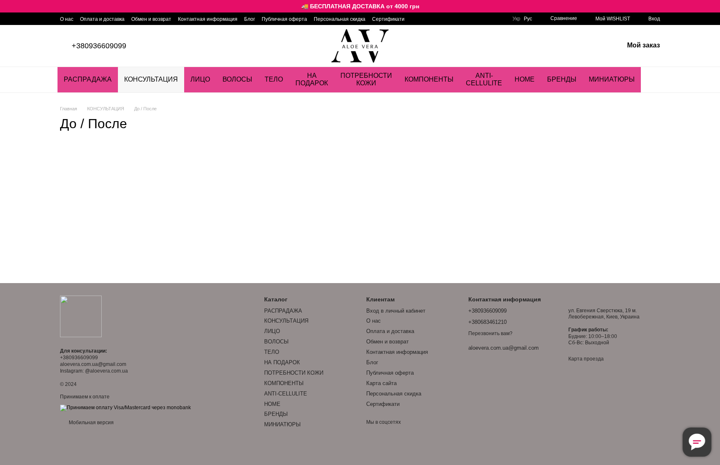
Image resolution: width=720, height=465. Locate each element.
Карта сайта (381, 383)
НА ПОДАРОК (311, 79)
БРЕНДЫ (561, 79)
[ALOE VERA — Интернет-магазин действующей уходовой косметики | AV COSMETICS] (81, 316)
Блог (249, 19)
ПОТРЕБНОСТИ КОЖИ (366, 79)
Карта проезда (586, 359)
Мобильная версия (91, 422)
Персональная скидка (339, 19)
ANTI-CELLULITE (484, 79)
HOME (525, 79)
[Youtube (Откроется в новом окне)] (436, 18)
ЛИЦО (200, 79)
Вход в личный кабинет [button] (395, 311)
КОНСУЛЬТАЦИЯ (151, 79)
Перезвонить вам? (490, 333)
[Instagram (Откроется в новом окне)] (416, 18)
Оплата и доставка (102, 19)
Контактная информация (208, 19)
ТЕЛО (274, 79)
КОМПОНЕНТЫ (429, 79)
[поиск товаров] (655, 79)
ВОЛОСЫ (237, 79)
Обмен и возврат (151, 19)
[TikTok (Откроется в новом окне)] (426, 18)
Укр (516, 18)
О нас (66, 19)
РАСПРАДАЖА (88, 79)
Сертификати (388, 19)
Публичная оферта (284, 19)
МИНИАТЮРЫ (612, 79)
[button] (713, 6)
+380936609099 (99, 46)
